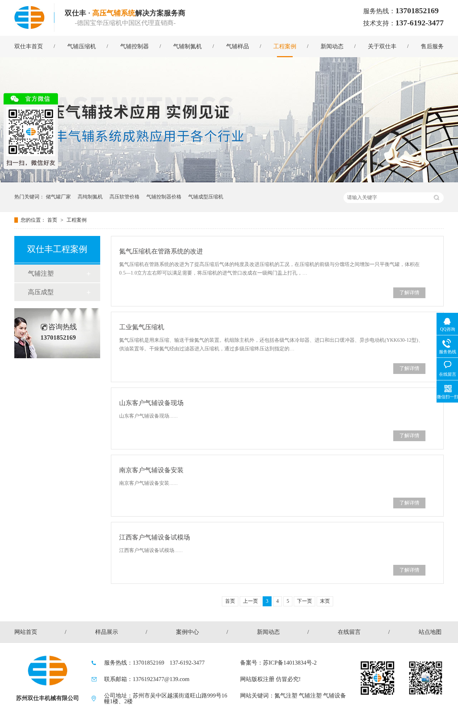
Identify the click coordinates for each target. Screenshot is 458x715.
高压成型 (41, 292)
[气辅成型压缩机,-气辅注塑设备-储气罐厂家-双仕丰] (29, 17)
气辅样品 (237, 46)
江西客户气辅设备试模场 (154, 537)
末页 (325, 601)
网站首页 (25, 632)
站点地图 (430, 632)
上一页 (250, 601)
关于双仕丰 (382, 46)
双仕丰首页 (28, 46)
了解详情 (409, 292)
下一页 (304, 601)
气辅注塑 (41, 273)
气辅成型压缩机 (205, 196)
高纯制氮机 (90, 196)
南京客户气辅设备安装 (151, 470)
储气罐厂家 (58, 196)
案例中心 (187, 632)
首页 (53, 220)
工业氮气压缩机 (141, 327)
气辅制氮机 (187, 46)
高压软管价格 (124, 196)
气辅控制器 (134, 46)
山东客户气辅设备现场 (151, 402)
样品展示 (106, 632)
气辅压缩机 (81, 46)
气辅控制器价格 (163, 196)
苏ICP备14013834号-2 (290, 663)
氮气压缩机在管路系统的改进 (161, 251)
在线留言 (349, 632)
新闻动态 (332, 46)
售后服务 (432, 46)
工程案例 (284, 46)
